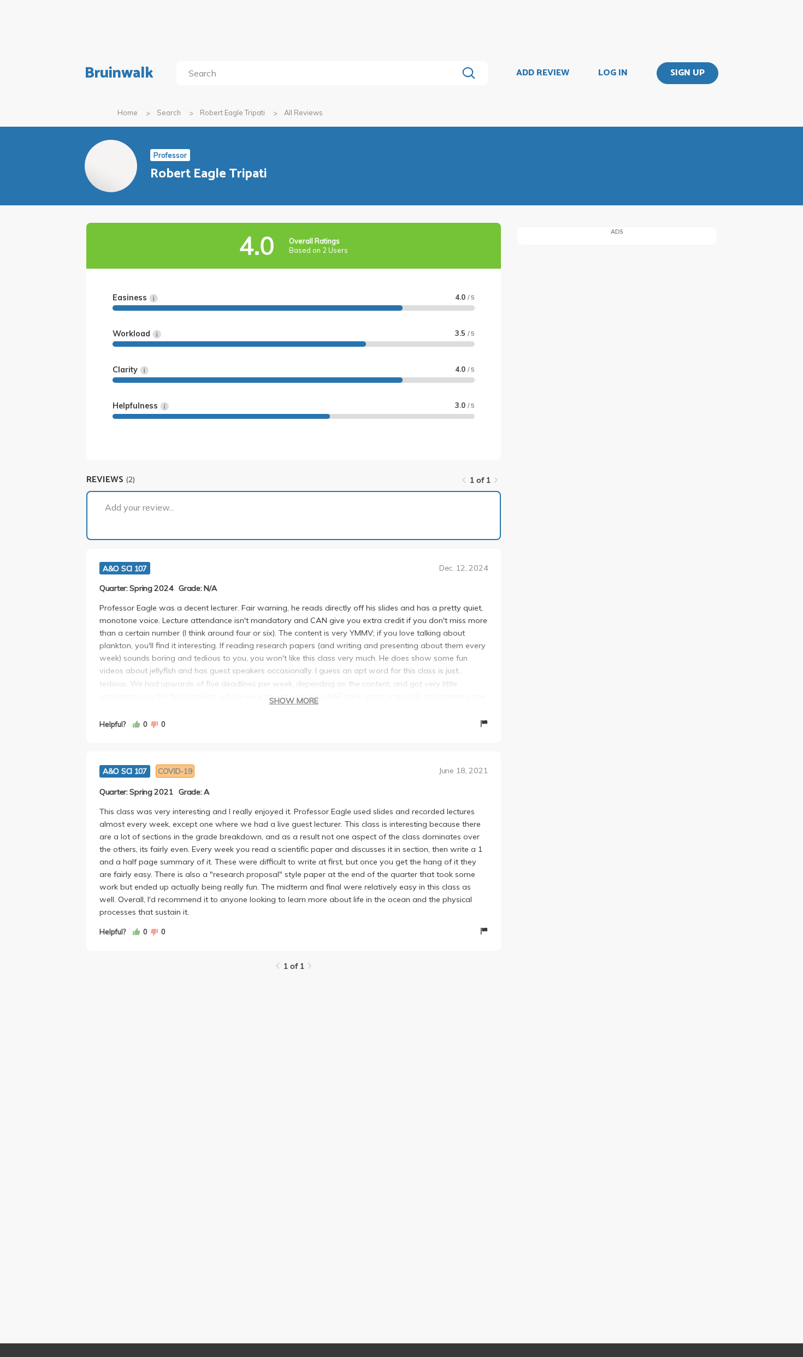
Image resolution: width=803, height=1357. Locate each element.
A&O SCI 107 (125, 568)
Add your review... (139, 507)
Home (127, 112)
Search (169, 112)
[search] (319, 73)
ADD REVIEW (542, 73)
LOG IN (613, 73)
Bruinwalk (119, 73)
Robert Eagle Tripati (232, 112)
